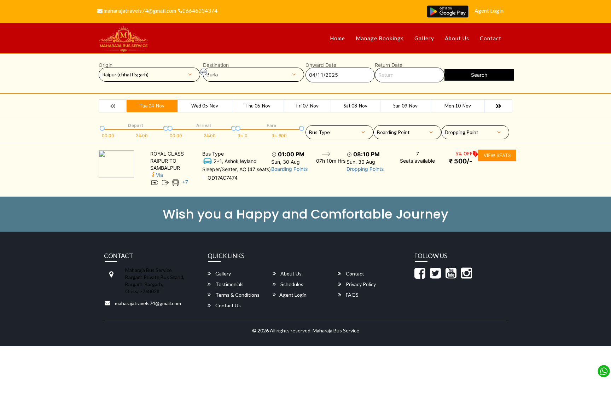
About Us (457, 38)
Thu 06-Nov (257, 106)
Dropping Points (365, 169)
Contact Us (227, 305)
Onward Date (321, 65)
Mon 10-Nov (457, 106)
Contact (490, 38)
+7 (185, 182)
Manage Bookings (380, 38)
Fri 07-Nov (307, 106)
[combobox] (339, 131)
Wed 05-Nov (204, 106)
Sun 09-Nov (405, 106)
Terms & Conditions (237, 295)
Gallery (424, 38)
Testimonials (229, 284)
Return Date (388, 65)
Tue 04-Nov (152, 106)
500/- (460, 161)
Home (337, 38)
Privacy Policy (360, 284)
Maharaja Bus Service (336, 330)
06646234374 (199, 10)
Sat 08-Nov (355, 106)
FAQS (352, 295)
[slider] (101, 127)
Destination (216, 65)
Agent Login (489, 10)
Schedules (291, 284)
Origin (105, 65)
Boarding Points (289, 169)
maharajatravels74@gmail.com (139, 10)
